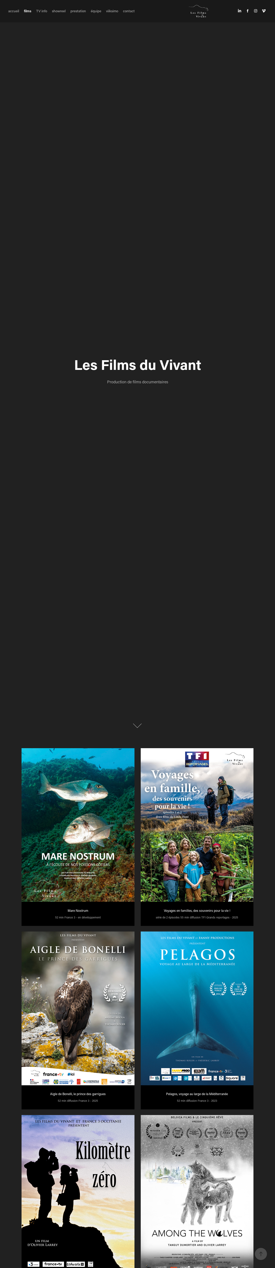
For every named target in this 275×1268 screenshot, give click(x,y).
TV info (41, 11)
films (27, 11)
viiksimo (112, 11)
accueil (13, 11)
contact (129, 11)
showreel (59, 11)
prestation (78, 11)
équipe (96, 11)
